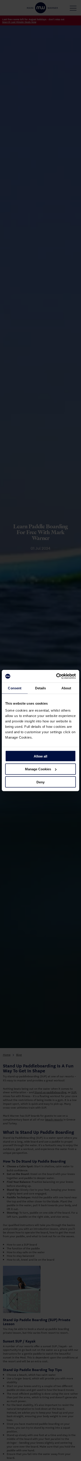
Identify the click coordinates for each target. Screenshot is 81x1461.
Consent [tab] (14, 688)
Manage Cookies (38, 769)
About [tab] (66, 688)
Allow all (40, 756)
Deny (40, 782)
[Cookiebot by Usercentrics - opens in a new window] (57, 676)
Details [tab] (40, 688)
